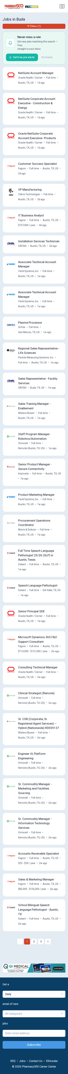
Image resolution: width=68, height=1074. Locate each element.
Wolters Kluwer (26, 413)
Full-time (51, 77)
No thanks (47, 57)
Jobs (22, 1061)
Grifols (21, 327)
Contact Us (35, 1061)
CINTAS (22, 246)
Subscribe (34, 1044)
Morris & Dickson (27, 529)
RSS (13, 1061)
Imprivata (23, 473)
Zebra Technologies (29, 194)
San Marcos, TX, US (29, 332)
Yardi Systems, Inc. (28, 271)
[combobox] (34, 994)
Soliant (22, 564)
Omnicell (23, 443)
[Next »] (48, 941)
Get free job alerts (24, 57)
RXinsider (52, 1061)
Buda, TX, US (37, 387)
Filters (35, 26)
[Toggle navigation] (62, 6)
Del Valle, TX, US (52, 590)
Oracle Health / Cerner (30, 77)
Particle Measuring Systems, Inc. (36, 357)
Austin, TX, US (26, 82)
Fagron (22, 168)
